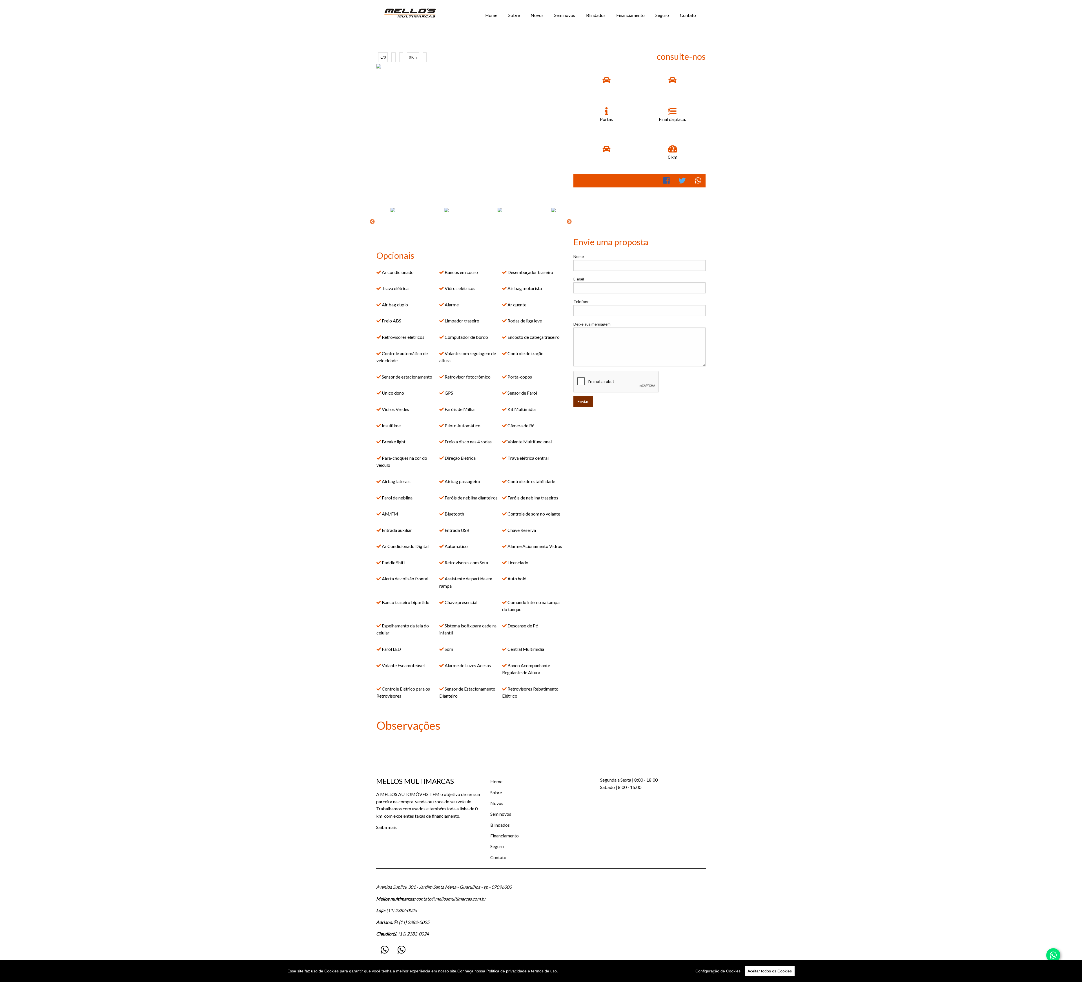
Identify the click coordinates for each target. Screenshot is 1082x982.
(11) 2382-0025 (401, 910)
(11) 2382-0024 (413, 933)
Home (491, 15)
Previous (372, 222)
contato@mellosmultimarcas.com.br (451, 898)
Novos (537, 15)
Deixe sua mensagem (592, 324)
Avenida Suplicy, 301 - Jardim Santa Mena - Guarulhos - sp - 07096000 (444, 887)
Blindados (596, 15)
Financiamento (630, 15)
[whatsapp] (384, 949)
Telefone (581, 301)
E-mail (578, 279)
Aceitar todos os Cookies (770, 971)
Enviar (583, 401)
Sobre (514, 15)
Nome (578, 256)
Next (569, 222)
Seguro (662, 15)
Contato (688, 15)
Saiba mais (386, 827)
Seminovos (564, 15)
